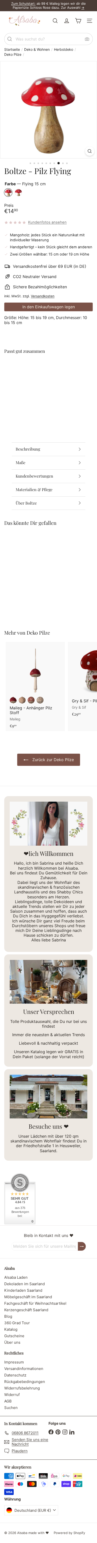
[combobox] (48, 39)
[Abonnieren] (82, 1246)
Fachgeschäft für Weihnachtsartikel (35, 1303)
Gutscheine (14, 1335)
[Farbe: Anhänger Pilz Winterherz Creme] (22, 700)
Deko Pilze (12, 55)
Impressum (14, 1362)
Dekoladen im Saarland (24, 1283)
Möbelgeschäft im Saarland (28, 1296)
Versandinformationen (23, 1368)
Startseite (12, 50)
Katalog (10, 1329)
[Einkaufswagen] (78, 21)
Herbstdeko (63, 50)
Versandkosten (42, 296)
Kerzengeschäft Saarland (26, 1309)
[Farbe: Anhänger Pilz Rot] (13, 700)
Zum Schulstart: (23, 4)
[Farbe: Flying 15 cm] (48, 367)
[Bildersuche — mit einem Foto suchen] (87, 39)
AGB (8, 1401)
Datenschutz (15, 1375)
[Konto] (66, 21)
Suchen (11, 1407)
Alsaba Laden (16, 1277)
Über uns (12, 1342)
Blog (8, 1316)
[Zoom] (89, 151)
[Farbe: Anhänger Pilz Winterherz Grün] (40, 700)
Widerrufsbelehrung (22, 1388)
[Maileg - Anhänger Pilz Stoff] (35, 686)
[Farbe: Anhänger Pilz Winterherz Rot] (31, 700)
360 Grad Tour (17, 1322)
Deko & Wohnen (37, 50)
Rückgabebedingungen (24, 1381)
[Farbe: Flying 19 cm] (57, 367)
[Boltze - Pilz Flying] (48, 377)
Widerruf (12, 1394)
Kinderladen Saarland (23, 1290)
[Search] (10, 39)
